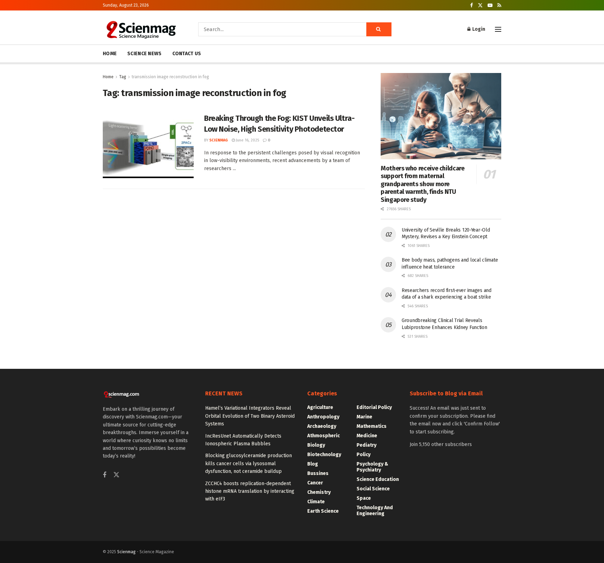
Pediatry (366, 445)
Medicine (367, 436)
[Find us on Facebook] (471, 5)
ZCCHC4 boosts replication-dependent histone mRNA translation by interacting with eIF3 (249, 491)
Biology (316, 445)
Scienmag (126, 551)
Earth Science (323, 511)
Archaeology (321, 426)
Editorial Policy (374, 407)
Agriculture (320, 407)
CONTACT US (186, 54)
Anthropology (323, 417)
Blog (312, 464)
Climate (316, 502)
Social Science (373, 489)
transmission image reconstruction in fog (170, 76)
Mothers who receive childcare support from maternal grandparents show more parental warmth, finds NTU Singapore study (423, 184)
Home (108, 76)
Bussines (318, 473)
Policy (364, 455)
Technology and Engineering (375, 511)
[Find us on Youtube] (490, 5)
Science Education (378, 479)
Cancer (315, 483)
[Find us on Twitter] (480, 5)
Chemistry (319, 492)
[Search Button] (378, 29)
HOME (110, 54)
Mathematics (372, 426)
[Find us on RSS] (499, 5)
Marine (364, 417)
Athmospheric (323, 436)
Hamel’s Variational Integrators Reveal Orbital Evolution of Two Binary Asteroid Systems (250, 416)
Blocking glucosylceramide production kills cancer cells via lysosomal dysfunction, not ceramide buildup (248, 463)
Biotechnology (324, 455)
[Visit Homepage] (141, 29)
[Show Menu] (498, 29)
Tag (122, 76)
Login (478, 29)
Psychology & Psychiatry (372, 467)
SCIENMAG (218, 140)
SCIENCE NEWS (144, 54)
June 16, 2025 (247, 140)
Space (364, 498)
